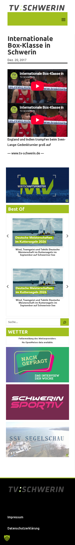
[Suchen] (64, 322)
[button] (7, 538)
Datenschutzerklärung (23, 528)
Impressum (15, 517)
